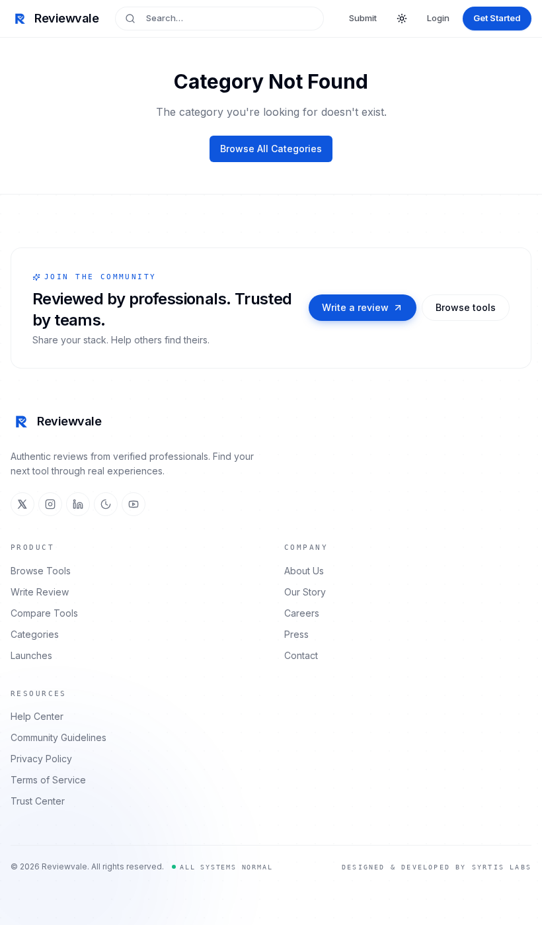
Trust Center (38, 801)
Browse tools (466, 307)
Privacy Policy (41, 758)
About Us (304, 570)
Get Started (497, 18)
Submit (363, 18)
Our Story (305, 591)
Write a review (355, 307)
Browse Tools (41, 570)
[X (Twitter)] (22, 504)
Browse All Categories (271, 148)
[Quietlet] (106, 504)
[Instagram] (50, 504)
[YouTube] (133, 504)
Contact (301, 655)
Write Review (40, 591)
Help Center (37, 716)
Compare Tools (44, 613)
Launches (31, 655)
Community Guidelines (58, 737)
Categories (35, 634)
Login (438, 18)
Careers (301, 613)
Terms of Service (48, 779)
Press (296, 634)
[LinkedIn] (78, 504)
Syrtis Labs (501, 867)
